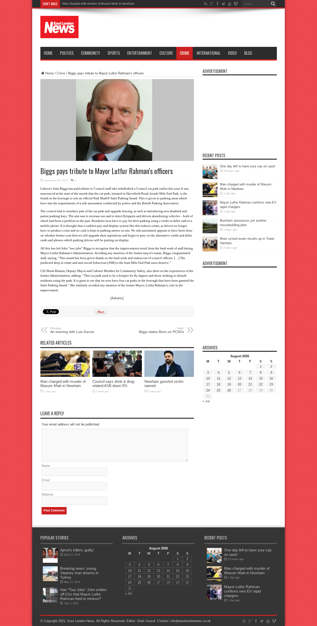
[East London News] (59, 34)
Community (90, 53)
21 (250, 384)
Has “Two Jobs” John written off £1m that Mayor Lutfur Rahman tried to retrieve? (83, 594)
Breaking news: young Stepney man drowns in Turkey (79, 572)
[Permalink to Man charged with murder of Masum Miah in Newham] (65, 376)
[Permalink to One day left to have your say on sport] (210, 178)
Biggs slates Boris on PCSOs (161, 330)
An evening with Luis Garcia (72, 330)
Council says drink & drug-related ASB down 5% (113, 383)
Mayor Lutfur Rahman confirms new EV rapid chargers (242, 591)
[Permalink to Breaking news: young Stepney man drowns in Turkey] (50, 580)
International (208, 53)
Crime (184, 53)
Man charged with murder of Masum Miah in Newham (98, 3)
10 (208, 378)
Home (48, 53)
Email (46, 480)
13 (239, 378)
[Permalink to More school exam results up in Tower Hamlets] (210, 250)
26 (229, 390)
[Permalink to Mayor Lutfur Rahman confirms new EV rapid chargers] (210, 214)
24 (208, 390)
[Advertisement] (187, 28)
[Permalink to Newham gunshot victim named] (169, 376)
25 (218, 390)
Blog (248, 53)
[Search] (273, 3)
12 (229, 378)
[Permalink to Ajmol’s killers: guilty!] (50, 562)
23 (271, 384)
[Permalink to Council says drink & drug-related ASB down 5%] (117, 376)
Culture (166, 53)
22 (261, 384)
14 (250, 378)
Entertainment (139, 53)
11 (218, 378)
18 (218, 384)
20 (239, 384)
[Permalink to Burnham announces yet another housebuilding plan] (210, 232)
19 (229, 384)
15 (261, 378)
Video (232, 53)
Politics (67, 53)
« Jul (206, 401)
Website (47, 494)
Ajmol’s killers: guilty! (77, 550)
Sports (113, 53)
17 (208, 384)
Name (46, 466)
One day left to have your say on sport (247, 166)
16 (271, 378)
